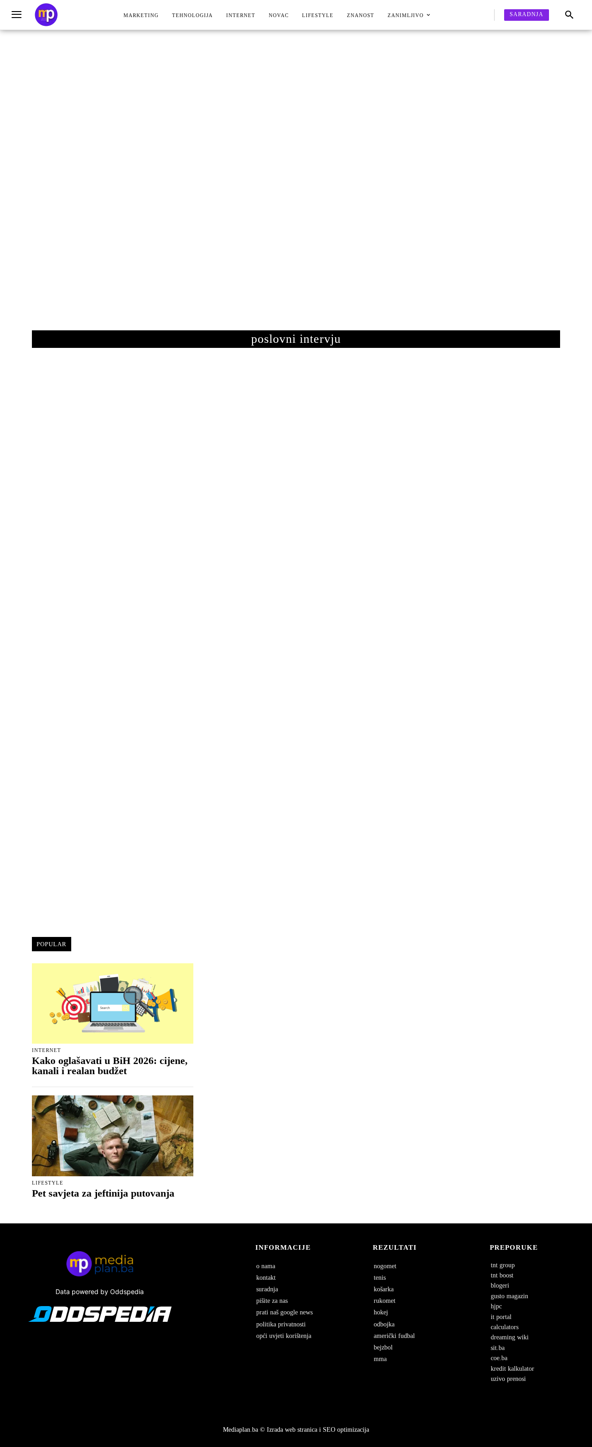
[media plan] (46, 15)
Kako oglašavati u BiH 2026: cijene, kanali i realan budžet (110, 1065)
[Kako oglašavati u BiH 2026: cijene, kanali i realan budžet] (112, 1003)
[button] (569, 15)
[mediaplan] (18, 15)
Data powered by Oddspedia (100, 1291)
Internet (46, 1050)
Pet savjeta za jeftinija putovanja (103, 1193)
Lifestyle (47, 1183)
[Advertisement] (296, 189)
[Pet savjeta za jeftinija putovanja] (112, 1135)
